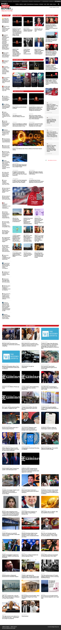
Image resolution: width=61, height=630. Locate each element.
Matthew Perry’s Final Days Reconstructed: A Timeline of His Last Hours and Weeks (6, 132)
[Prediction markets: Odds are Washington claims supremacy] (50, 418)
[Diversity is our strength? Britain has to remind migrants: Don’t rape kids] (50, 586)
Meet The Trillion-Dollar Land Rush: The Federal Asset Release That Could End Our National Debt (52, 107)
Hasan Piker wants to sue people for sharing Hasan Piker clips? (49, 555)
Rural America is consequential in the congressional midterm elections (6, 140)
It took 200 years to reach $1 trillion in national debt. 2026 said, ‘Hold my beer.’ (11, 534)
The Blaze (36, 27)
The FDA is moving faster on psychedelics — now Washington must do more (5, 98)
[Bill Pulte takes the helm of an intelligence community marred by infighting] (11, 334)
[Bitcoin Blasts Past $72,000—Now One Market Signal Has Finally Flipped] (30, 586)
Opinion (21, 4)
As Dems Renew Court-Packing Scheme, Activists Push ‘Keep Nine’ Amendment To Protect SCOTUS (6, 214)
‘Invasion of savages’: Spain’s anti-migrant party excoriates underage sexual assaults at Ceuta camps (11, 491)
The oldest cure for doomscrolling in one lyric (19, 116)
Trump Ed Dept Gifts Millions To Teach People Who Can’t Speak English (6, 239)
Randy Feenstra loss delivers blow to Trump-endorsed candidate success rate (6, 115)
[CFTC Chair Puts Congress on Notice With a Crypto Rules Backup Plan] (30, 502)
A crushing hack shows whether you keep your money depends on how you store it (36, 181)
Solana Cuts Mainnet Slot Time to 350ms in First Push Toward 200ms (27, 149)
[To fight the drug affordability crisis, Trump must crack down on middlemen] (50, 398)
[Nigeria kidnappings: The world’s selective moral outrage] (50, 439)
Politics (17, 4)
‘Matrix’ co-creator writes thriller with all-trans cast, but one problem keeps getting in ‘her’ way (39, 238)
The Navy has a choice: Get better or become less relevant (28, 254)
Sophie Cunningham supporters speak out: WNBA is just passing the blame (10, 556)
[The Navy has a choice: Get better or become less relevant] (28, 246)
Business (36, 4)
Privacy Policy (14, 626)
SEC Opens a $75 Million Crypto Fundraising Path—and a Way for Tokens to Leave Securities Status (28, 238)
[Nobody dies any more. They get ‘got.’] (39, 21)
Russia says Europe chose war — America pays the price (10, 428)
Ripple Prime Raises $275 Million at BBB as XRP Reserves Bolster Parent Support (39, 51)
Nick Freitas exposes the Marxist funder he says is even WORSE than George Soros (51, 53)
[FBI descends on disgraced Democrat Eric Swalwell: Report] (11, 566)
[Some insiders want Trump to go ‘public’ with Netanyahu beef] (11, 459)
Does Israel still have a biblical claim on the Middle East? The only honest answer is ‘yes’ (20, 125)
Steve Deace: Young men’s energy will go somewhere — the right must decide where (6, 80)
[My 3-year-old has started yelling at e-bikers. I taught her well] (11, 398)
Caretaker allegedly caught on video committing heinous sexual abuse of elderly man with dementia (5, 70)
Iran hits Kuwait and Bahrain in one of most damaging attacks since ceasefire (5, 124)
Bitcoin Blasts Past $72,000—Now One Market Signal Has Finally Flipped (30, 597)
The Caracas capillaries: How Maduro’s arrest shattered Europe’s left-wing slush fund (29, 429)
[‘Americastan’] (30, 607)
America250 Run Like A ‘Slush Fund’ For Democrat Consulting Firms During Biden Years (6, 224)
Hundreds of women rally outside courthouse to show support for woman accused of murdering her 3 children (49, 491)
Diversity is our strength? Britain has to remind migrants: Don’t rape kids (50, 597)
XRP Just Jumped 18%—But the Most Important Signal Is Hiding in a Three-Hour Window (10, 597)
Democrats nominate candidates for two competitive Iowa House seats (6, 257)
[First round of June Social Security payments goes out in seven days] (50, 357)
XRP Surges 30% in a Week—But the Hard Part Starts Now (49, 512)
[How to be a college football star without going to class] (30, 545)
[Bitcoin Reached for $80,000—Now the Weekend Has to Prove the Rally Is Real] (39, 246)
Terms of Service (6, 626)
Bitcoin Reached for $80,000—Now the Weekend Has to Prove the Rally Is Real (39, 255)
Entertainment (30, 4)
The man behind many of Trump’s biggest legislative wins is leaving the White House (49, 576)
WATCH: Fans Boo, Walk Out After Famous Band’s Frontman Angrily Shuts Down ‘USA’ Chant (51, 148)
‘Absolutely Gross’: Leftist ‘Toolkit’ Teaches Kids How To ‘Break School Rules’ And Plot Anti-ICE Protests (6, 248)
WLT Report (50, 103)
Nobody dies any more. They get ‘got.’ (39, 30)
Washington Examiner (6, 385)
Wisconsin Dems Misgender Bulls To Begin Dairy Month (5, 232)
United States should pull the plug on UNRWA (30, 448)
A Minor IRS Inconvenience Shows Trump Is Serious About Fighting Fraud (5, 174)
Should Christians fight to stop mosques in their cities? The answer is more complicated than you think (30, 535)
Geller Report (15, 27)
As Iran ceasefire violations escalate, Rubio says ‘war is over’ (6, 182)
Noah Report (15, 251)
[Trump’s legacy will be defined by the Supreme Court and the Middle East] (30, 377)
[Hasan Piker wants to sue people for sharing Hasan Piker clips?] (50, 545)
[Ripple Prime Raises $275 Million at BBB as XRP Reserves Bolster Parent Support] (39, 42)
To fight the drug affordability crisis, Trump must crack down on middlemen (49, 408)
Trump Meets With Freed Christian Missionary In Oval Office (17, 254)
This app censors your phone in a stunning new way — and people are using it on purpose (10, 617)
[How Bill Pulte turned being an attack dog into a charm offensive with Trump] (50, 377)
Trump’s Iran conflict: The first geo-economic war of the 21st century (29, 408)
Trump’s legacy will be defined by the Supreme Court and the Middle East (30, 388)
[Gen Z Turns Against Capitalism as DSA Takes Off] (28, 21)
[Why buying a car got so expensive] (30, 357)
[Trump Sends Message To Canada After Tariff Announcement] (28, 42)
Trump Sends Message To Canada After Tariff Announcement (27, 51)
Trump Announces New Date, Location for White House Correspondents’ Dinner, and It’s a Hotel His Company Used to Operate (6, 164)
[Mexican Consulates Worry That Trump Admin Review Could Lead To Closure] (11, 357)
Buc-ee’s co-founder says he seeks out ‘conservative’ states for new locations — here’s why (49, 534)
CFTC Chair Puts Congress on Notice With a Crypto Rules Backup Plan (29, 513)
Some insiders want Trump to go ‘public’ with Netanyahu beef (10, 469)
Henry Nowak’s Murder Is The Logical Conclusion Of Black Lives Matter (6, 190)
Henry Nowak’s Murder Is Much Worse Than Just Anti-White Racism (6, 198)
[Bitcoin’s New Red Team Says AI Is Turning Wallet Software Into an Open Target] (20, 158)
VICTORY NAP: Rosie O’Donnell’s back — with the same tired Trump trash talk (6, 88)
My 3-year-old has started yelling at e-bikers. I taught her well (10, 408)
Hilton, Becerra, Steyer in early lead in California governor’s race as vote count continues (10, 449)
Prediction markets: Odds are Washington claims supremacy (49, 428)
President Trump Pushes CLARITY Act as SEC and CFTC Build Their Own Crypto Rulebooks (20, 173)
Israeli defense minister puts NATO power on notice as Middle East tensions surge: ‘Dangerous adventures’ (36, 109)
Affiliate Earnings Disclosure (8, 628)
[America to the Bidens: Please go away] (11, 377)
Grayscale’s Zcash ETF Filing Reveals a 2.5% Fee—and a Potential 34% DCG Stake (36, 125)
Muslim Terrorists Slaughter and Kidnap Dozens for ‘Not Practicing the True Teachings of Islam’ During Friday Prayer (17, 32)
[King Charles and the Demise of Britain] (20, 98)
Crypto (51, 4)
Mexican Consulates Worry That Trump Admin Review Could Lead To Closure (6, 316)
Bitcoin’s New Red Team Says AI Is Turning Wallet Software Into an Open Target (20, 165)
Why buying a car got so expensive (28, 367)
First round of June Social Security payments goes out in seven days (49, 367)
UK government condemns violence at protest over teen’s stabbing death (6, 205)
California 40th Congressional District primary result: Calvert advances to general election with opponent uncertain (30, 470)
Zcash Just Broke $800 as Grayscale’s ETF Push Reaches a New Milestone (5, 20)
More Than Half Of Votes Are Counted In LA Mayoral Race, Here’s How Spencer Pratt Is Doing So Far (52, 134)
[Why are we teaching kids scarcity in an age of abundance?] (17, 212)
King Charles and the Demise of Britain (19, 108)
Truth (45, 4)
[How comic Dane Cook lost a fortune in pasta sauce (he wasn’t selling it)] (30, 481)
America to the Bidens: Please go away (10, 387)
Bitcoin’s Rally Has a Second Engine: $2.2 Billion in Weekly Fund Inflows (36, 173)
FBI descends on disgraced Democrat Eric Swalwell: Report (10, 576)
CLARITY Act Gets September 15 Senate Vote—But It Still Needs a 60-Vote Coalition (20, 181)
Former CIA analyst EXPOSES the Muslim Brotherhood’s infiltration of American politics (28, 221)
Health (25, 4)
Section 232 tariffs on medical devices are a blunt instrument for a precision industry (6, 154)
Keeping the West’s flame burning (5, 61)
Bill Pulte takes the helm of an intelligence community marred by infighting (6, 287)
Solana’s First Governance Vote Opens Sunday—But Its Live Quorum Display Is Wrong (39, 221)
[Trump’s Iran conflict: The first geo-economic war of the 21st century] (30, 398)
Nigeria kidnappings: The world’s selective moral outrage (49, 448)
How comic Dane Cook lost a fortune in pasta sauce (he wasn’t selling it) (30, 491)
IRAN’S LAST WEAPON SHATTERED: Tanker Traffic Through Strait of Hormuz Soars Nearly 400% (17, 53)
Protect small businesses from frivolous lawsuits (6, 146)
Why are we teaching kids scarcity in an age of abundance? (17, 220)
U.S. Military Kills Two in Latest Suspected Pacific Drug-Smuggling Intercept (6, 106)
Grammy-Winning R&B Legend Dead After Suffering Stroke (51, 121)
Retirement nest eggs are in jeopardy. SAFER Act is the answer (6, 280)
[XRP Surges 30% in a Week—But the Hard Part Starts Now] (50, 502)
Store (54, 4)
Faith (48, 4)
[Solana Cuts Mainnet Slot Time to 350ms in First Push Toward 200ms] (28, 138)
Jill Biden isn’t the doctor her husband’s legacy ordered (6, 273)
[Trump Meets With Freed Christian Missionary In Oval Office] (17, 246)
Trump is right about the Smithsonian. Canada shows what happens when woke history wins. (30, 576)
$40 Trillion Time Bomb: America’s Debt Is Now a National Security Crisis (6, 54)
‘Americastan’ (25, 616)
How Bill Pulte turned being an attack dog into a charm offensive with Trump (49, 388)
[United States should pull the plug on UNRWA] (30, 439)
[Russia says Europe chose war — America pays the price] (11, 418)
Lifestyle (41, 4)
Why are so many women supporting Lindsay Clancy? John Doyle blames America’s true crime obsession (36, 117)
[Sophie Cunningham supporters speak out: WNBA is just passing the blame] (11, 545)
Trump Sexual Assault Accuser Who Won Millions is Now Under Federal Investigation (6, 266)
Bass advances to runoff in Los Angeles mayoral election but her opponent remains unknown (6, 296)
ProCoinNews (31, 122)
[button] (58, 4)
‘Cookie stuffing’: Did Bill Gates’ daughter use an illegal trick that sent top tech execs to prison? (17, 238)
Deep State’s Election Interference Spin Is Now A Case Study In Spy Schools (6, 29)
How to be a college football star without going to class (30, 555)
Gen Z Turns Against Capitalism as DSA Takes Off (28, 30)
